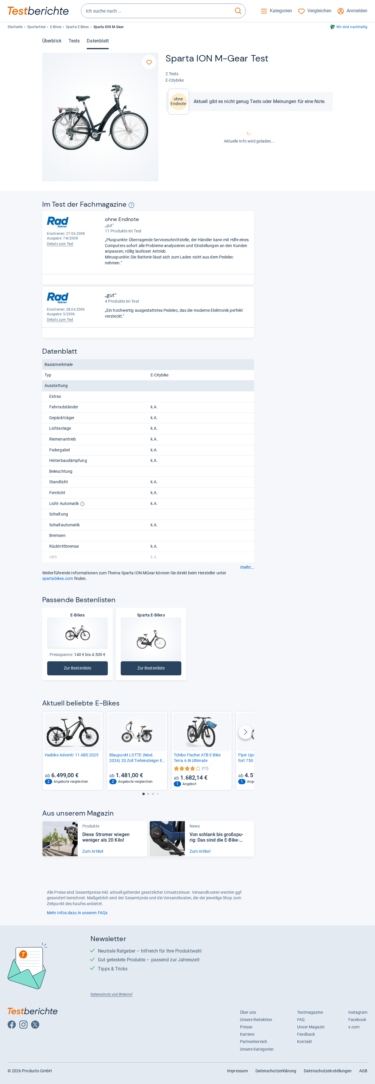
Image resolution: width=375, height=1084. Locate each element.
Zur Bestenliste (78, 669)
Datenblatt (98, 41)
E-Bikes (56, 27)
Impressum (237, 1070)
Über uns (248, 1012)
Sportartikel (36, 27)
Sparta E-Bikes (77, 27)
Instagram (358, 1012)
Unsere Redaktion (256, 1019)
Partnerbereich (253, 1041)
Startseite (15, 27)
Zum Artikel (92, 851)
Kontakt (304, 1041)
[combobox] (156, 11)
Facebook (357, 1019)
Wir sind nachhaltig (352, 27)
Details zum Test (60, 244)
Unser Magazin (311, 1027)
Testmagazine (310, 1012)
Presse (246, 1027)
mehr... (247, 567)
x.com (353, 1027)
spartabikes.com (57, 578)
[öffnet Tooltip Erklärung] (131, 205)
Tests (74, 41)
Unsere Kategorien (257, 1049)
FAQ (301, 1019)
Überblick (52, 41)
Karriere (247, 1034)
